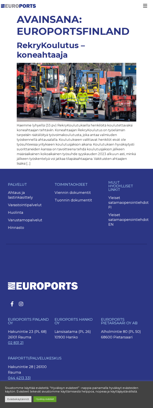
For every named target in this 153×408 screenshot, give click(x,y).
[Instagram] (21, 304)
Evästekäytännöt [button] (18, 399)
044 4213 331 (19, 378)
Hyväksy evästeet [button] (45, 399)
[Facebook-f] (12, 304)
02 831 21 (16, 343)
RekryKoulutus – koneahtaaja (51, 50)
